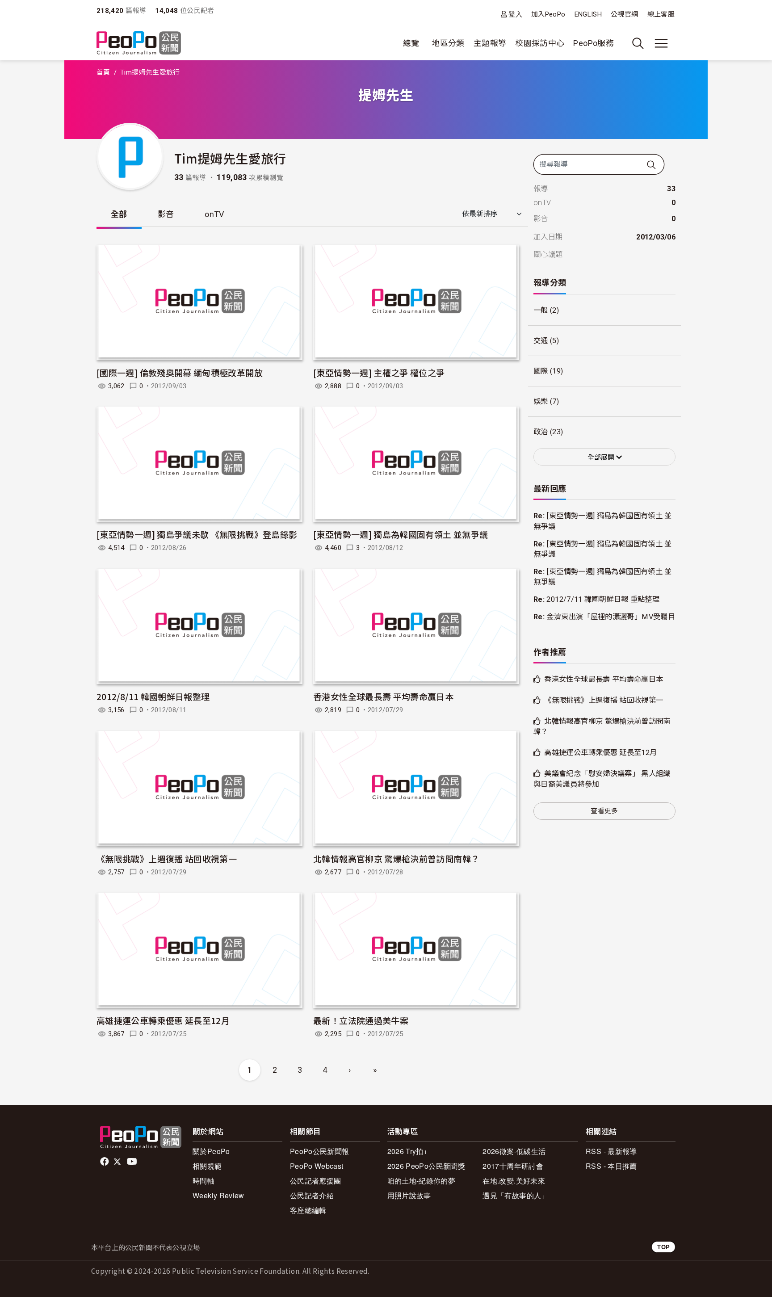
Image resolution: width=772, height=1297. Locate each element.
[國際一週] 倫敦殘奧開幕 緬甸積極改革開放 (179, 372)
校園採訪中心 (539, 43)
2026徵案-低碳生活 (513, 1151)
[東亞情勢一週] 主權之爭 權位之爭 (379, 372)
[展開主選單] (661, 43)
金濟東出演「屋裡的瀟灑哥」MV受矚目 (610, 617)
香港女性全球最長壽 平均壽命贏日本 (383, 696)
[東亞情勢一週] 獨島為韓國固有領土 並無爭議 (400, 534)
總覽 (411, 43)
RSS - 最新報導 (611, 1151)
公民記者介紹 (312, 1195)
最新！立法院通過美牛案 (360, 1020)
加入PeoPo (548, 14)
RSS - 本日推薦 (611, 1166)
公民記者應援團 (315, 1180)
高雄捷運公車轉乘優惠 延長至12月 (163, 1020)
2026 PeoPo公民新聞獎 (426, 1166)
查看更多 (604, 811)
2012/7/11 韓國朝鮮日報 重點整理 (602, 599)
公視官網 (624, 14)
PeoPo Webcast (317, 1166)
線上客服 (661, 14)
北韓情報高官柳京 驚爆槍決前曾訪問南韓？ (396, 858)
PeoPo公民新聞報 (319, 1151)
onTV (214, 214)
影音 (166, 214)
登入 (515, 14)
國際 (540, 371)
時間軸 (203, 1180)
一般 (540, 310)
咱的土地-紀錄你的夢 (421, 1180)
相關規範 (207, 1166)
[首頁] (138, 43)
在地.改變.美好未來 (513, 1180)
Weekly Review (218, 1195)
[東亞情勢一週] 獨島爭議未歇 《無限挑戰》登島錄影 (196, 534)
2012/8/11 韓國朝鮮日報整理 (153, 696)
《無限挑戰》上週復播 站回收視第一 (166, 858)
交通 (540, 340)
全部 (119, 214)
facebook (105, 1161)
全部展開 (601, 457)
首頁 (103, 72)
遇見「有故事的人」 (515, 1195)
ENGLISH (588, 14)
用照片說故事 (409, 1195)
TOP (663, 1246)
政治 (540, 432)
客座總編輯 (308, 1210)
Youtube (132, 1161)
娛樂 (540, 401)
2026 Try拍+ (407, 1151)
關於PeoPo (211, 1151)
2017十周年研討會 (512, 1166)
